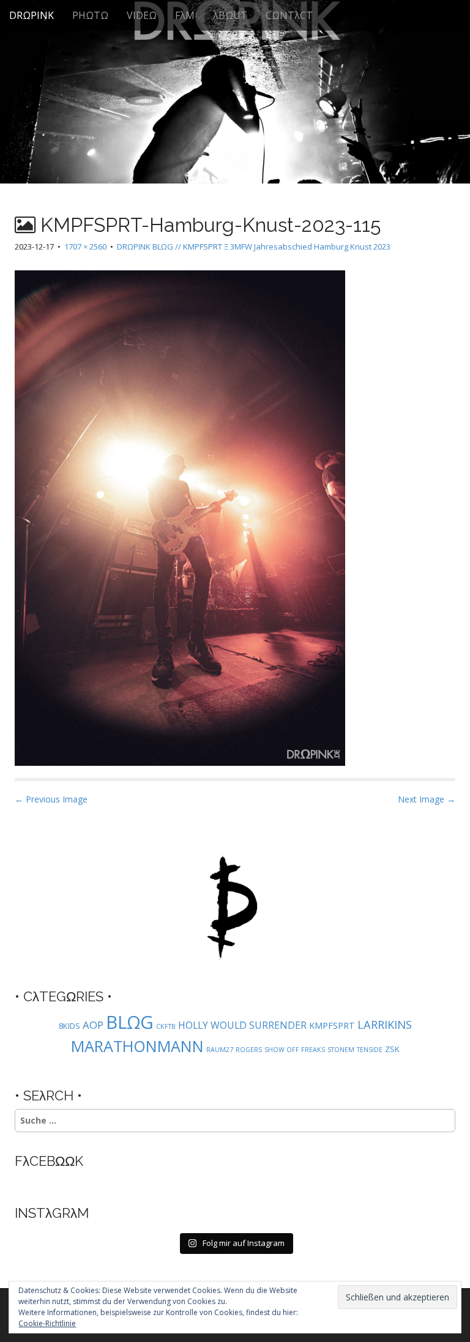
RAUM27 (219, 1049)
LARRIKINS (384, 1024)
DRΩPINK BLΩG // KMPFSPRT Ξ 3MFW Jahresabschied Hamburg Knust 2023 (253, 246)
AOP (93, 1025)
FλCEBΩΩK (49, 1161)
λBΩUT (230, 15)
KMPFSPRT (332, 1025)
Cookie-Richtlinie (47, 1323)
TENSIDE (369, 1049)
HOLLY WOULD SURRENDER (242, 1025)
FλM (185, 15)
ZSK (392, 1049)
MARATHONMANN (137, 1046)
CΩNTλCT (289, 15)
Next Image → (426, 799)
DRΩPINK (31, 15)
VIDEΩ (142, 15)
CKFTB (166, 1026)
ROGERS (249, 1049)
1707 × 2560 (85, 246)
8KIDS (69, 1025)
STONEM (340, 1049)
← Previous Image (51, 799)
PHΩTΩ (90, 15)
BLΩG (130, 1022)
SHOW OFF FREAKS (294, 1049)
